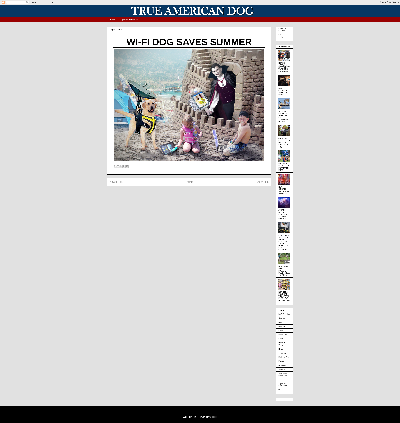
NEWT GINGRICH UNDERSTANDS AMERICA (284, 190)
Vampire (281, 390)
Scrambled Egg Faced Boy (284, 374)
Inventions (282, 353)
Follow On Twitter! (282, 36)
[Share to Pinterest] (127, 166)
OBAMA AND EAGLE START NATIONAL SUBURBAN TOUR (284, 143)
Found (280, 339)
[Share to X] (121, 166)
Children (281, 318)
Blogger (213, 417)
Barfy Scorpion (284, 314)
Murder (281, 361)
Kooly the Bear (284, 357)
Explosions (282, 334)
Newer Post (116, 182)
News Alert (282, 365)
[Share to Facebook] (124, 166)
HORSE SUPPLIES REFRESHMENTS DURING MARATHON (284, 67)
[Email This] (115, 166)
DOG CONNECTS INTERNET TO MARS (284, 91)
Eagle (280, 330)
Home (112, 19)
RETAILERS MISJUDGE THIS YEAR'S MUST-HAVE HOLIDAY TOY (284, 296)
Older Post (262, 182)
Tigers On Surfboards (129, 19)
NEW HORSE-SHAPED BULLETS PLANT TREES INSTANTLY (284, 271)
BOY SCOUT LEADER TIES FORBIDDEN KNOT (283, 167)
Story (280, 379)
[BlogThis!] (118, 166)
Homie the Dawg (282, 344)
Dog (280, 322)
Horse (280, 349)
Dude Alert (282, 326)
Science (281, 369)
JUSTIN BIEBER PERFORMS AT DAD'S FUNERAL (283, 214)
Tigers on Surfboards (282, 385)
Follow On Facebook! (282, 30)
